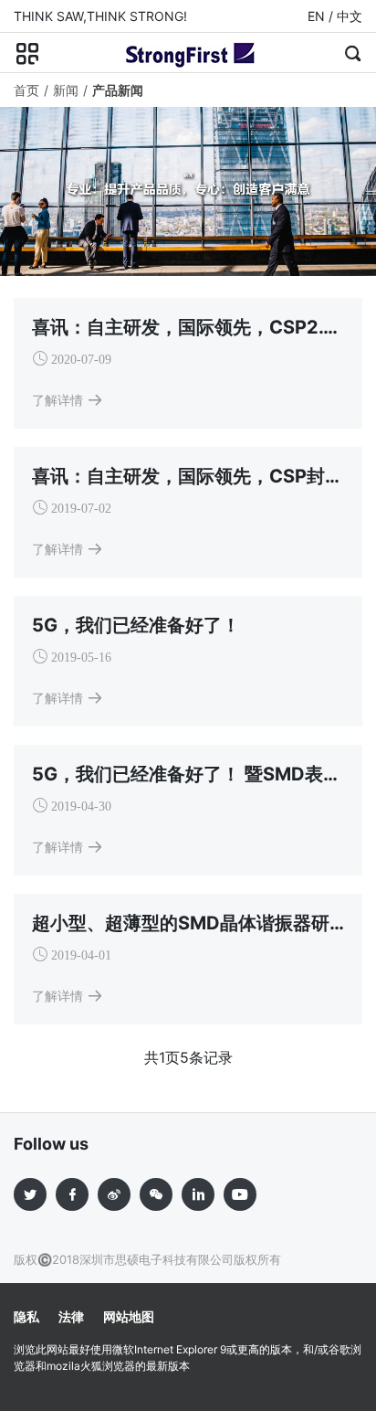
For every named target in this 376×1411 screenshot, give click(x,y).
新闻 (65, 90)
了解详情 (57, 400)
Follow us (51, 1143)
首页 (26, 90)
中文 (349, 16)
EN (316, 16)
